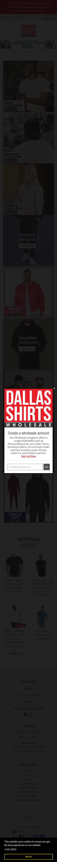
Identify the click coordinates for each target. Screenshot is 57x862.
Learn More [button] (11, 849)
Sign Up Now (28, 456)
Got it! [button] (28, 857)
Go (46, 466)
